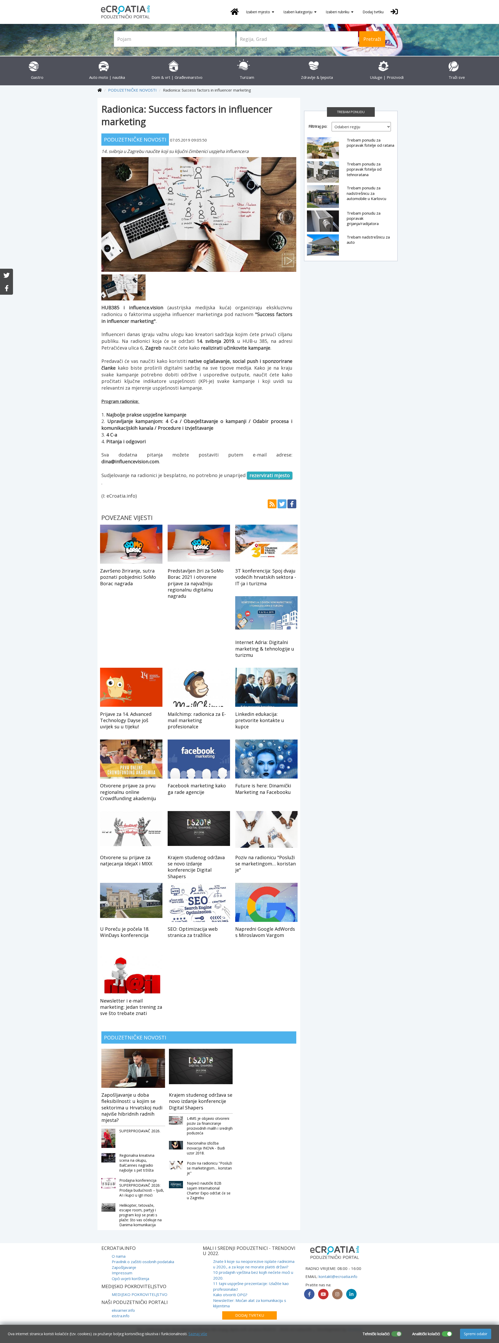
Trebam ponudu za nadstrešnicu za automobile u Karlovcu (366, 193)
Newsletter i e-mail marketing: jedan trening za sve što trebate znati (131, 1007)
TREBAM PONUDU (351, 112)
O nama (119, 1256)
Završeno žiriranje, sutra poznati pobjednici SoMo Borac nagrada (128, 577)
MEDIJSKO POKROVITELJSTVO (139, 1294)
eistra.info (120, 1315)
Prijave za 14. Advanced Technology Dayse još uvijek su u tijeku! (126, 720)
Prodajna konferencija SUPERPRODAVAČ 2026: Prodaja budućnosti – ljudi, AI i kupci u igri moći (141, 1188)
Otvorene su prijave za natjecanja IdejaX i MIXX (126, 860)
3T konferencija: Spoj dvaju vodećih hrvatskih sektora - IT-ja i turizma (265, 577)
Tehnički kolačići (376, 1333)
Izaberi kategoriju (298, 11)
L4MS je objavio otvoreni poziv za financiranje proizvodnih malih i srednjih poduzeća (210, 1126)
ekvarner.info (123, 1310)
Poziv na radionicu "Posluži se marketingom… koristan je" (265, 863)
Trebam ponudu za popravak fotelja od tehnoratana (364, 169)
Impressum (122, 1272)
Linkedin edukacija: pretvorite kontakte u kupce (259, 720)
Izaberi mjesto (258, 11)
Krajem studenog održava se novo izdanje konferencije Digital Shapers (196, 866)
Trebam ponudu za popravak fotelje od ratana (370, 142)
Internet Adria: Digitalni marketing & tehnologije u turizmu (264, 648)
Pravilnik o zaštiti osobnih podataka (143, 1261)
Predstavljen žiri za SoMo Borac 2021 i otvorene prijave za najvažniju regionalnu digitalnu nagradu (196, 583)
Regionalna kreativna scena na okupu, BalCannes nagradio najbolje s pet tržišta (136, 1163)
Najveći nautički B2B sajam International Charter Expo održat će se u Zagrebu (209, 1190)
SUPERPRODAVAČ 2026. (139, 1130)
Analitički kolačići (426, 1333)
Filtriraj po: (317, 126)
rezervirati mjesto (270, 475)
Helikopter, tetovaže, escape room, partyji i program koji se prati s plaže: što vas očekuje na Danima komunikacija (140, 1215)
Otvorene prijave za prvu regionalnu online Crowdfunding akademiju (128, 791)
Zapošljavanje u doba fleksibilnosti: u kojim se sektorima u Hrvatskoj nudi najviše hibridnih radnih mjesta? (131, 1107)
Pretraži (372, 39)
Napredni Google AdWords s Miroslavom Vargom (265, 932)
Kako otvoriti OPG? (230, 1294)
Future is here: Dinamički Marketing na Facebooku (263, 788)
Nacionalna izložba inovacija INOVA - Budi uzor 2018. (206, 1148)
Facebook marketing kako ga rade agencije (197, 788)
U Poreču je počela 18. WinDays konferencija (124, 932)
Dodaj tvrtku (373, 11)
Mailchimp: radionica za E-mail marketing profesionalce (197, 720)
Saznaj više (197, 1333)
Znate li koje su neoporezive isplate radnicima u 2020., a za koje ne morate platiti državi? (253, 1264)
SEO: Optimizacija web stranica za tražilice (193, 932)
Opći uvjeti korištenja (130, 1278)
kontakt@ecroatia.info (338, 1276)
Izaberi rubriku (338, 11)
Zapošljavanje (124, 1267)
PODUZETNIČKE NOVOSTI (132, 90)
